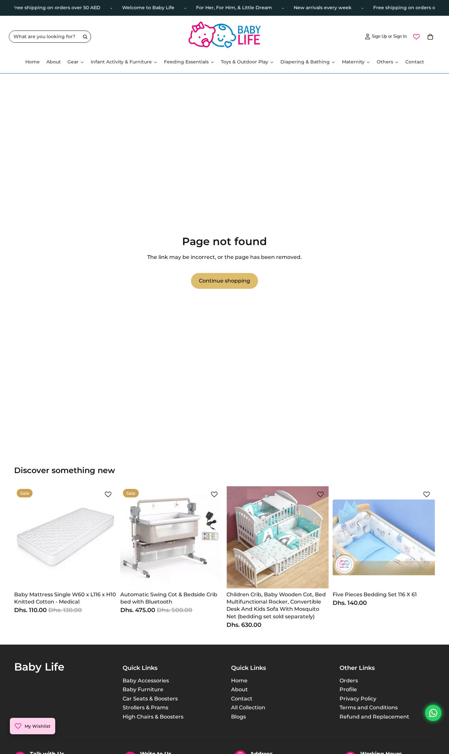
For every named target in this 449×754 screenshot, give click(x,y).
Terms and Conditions (369, 707)
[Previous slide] (24, 537)
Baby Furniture (143, 689)
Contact (241, 699)
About (239, 689)
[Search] (85, 36)
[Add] (106, 578)
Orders (349, 680)
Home (239, 680)
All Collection (248, 707)
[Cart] (430, 37)
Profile (348, 689)
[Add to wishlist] (108, 494)
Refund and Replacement (374, 716)
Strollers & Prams (145, 707)
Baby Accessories (146, 680)
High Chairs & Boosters (153, 716)
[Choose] (212, 578)
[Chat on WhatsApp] (433, 713)
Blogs (238, 716)
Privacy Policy (358, 699)
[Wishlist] (416, 37)
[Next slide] (106, 537)
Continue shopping (224, 281)
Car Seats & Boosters (150, 699)
